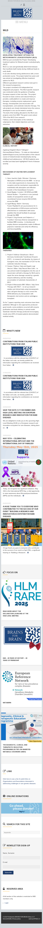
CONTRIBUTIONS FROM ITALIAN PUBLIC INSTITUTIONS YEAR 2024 (20, 376)
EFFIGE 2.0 (36, 919)
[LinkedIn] (24, 4)
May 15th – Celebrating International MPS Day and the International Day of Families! (18, 441)
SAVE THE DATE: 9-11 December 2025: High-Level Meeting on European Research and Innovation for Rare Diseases (20, 414)
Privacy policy (16, 919)
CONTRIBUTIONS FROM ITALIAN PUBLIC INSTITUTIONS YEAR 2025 (20, 342)
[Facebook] (20, 4)
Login (6, 903)
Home (5, 27)
